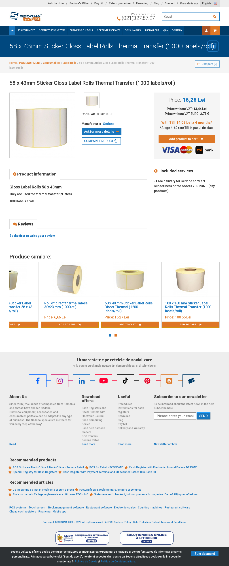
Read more (88, 444)
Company (177, 30)
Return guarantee (120, 3)
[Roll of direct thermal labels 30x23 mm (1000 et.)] (70, 279)
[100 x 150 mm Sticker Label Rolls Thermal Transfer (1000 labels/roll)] (190, 279)
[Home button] (12, 30)
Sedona (108, 124)
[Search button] (215, 16)
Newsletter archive (165, 444)
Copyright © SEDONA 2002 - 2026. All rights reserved (73, 522)
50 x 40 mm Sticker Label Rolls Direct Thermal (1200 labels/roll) (129, 307)
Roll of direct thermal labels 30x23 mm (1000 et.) (66, 305)
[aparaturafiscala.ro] (42, 16)
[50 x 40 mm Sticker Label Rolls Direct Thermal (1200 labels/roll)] (130, 279)
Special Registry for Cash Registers (35, 472)
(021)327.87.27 (138, 18)
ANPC (108, 522)
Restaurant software (99, 507)
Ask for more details (99, 131)
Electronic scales (125, 507)
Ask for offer (56, 3)
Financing (142, 3)
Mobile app (59, 511)
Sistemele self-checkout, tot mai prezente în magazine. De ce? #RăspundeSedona (145, 494)
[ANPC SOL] (147, 537)
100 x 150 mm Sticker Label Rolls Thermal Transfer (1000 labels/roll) (188, 307)
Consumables (133, 30)
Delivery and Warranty (131, 428)
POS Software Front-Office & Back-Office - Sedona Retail (48, 467)
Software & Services (109, 30)
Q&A (165, 30)
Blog (156, 3)
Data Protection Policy (146, 522)
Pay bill (98, 3)
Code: (86, 114)
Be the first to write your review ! (32, 236)
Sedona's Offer (79, 3)
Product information (36, 174)
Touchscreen (37, 507)
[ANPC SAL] (82, 537)
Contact (170, 3)
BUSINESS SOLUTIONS (81, 30)
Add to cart (67, 324)
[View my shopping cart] (215, 30)
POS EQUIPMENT (26, 30)
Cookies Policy (122, 522)
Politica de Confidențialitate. (118, 561)
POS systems (18, 507)
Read (12, 444)
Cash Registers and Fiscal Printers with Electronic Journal (94, 412)
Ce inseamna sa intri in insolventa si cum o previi (43, 489)
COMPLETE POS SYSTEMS (52, 30)
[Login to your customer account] (206, 30)
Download (124, 416)
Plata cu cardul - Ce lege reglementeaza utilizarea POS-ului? (51, 494)
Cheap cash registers (22, 511)
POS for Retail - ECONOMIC (106, 467)
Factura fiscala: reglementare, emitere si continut (110, 489)
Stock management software (65, 507)
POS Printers (90, 436)
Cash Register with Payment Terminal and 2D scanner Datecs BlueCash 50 (109, 472)
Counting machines (150, 507)
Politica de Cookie (86, 561)
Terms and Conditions (173, 522)
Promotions (152, 30)
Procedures (125, 404)
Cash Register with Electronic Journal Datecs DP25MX (163, 467)
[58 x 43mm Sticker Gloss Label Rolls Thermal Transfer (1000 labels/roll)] (92, 100)
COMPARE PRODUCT (99, 141)
